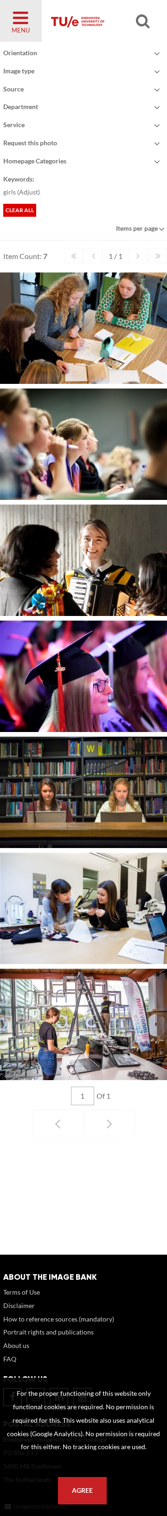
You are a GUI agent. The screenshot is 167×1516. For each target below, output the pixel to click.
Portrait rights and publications (48, 1332)
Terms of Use (21, 1292)
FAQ (9, 1359)
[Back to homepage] (100, 21)
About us (16, 1345)
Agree (82, 1490)
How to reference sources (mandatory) (58, 1319)
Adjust (28, 192)
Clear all (20, 210)
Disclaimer (19, 1305)
